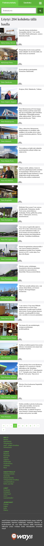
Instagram (7, 492)
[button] (40, 3)
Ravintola (7, 456)
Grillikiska (7, 465)
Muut (5, 467)
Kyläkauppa (7, 461)
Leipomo (6, 459)
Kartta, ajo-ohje (8, 484)
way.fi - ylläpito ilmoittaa (11, 445)
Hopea (6, 506)
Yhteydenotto (8, 443)
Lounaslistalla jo (9, 482)
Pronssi (6, 504)
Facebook (7, 490)
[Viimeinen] (4, 430)
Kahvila (6, 458)
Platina (6, 510)
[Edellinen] (7, 426)
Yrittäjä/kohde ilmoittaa (11, 480)
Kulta (5, 508)
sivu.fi (5, 496)
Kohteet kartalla (9, 478)
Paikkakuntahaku (9, 474)
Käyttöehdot (7, 441)
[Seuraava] (38, 426)
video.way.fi (7, 494)
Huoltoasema (8, 463)
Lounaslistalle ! (8, 498)
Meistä (6, 439)
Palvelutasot (8, 447)
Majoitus (6, 454)
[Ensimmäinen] (4, 426)
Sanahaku (7, 476)
